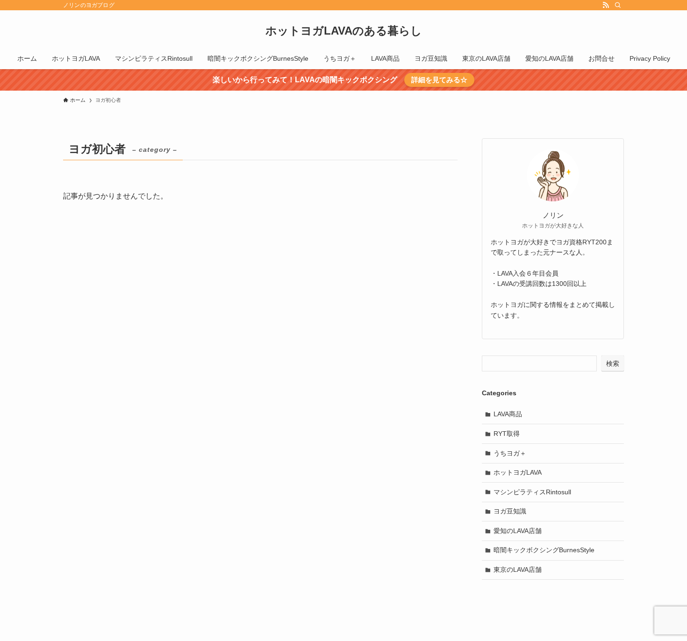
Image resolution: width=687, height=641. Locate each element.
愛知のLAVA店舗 (518, 530)
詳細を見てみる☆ (439, 80)
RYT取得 (507, 433)
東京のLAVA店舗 (518, 569)
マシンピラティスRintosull (532, 492)
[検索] (618, 5)
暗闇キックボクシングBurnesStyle (544, 550)
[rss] (606, 5)
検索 (612, 363)
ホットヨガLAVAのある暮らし (343, 30)
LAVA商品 (508, 414)
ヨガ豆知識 (510, 511)
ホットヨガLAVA (518, 472)
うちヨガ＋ (510, 453)
